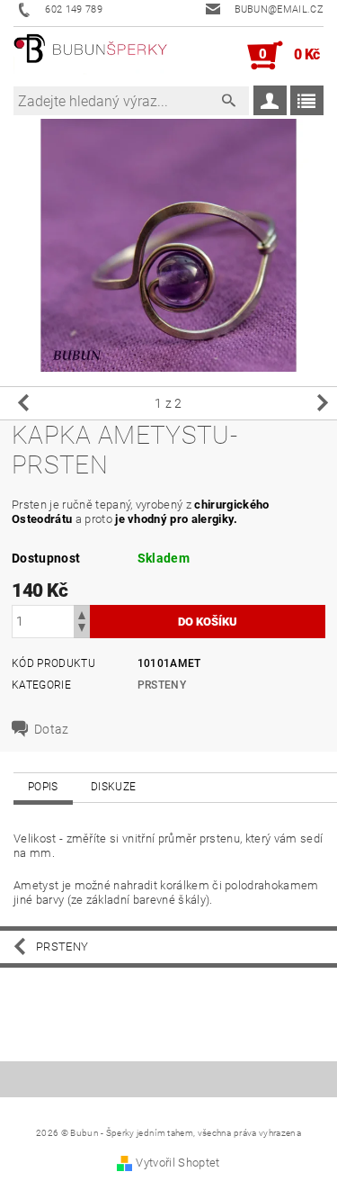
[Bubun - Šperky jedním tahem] (91, 55)
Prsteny (161, 685)
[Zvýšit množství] (82, 613)
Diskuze (113, 786)
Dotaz (51, 729)
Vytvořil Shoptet (177, 1162)
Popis (43, 786)
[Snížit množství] (82, 629)
